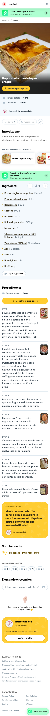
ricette (5, 20)
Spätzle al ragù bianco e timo (14, 661)
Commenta (29, 122)
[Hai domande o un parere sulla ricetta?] (23, 587)
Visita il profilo (25, 638)
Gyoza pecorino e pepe (11, 673)
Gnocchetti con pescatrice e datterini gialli (19, 665)
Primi (15, 20)
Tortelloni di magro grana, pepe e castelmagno (21, 681)
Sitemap (29, 700)
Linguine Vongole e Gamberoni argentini (18, 677)
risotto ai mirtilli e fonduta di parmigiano (19, 669)
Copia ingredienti (15, 273)
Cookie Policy (31, 696)
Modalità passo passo (17, 88)
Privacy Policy (8, 696)
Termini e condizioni (10, 700)
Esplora (5, 704)
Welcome (29, 704)
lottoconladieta (25, 111)
